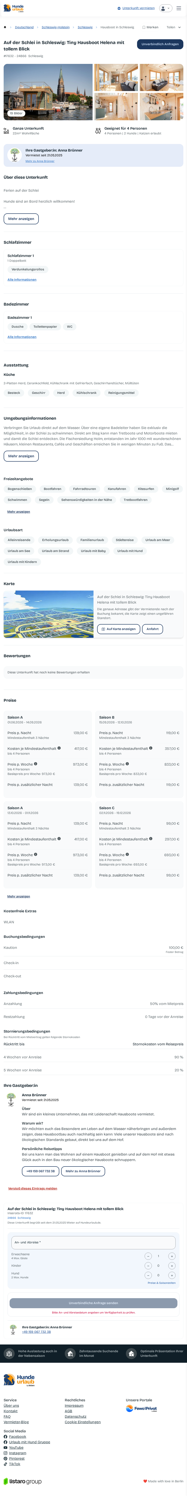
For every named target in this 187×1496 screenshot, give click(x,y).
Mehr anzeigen (21, 219)
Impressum (74, 1405)
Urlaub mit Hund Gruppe (29, 1442)
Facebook (17, 1436)
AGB (68, 1411)
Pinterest (17, 1458)
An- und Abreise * (28, 1242)
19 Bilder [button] (16, 113)
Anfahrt (152, 629)
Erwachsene (20, 1254)
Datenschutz (75, 1416)
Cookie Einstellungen (83, 1422)
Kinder (16, 1266)
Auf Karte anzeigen (121, 629)
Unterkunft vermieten (138, 8)
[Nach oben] (177, 1486)
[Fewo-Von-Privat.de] (154, 1408)
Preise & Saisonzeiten (162, 1282)
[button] (48, 92)
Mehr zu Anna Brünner (40, 161)
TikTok (14, 1464)
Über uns (11, 1405)
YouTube (16, 1447)
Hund (15, 1273)
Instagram (17, 1453)
